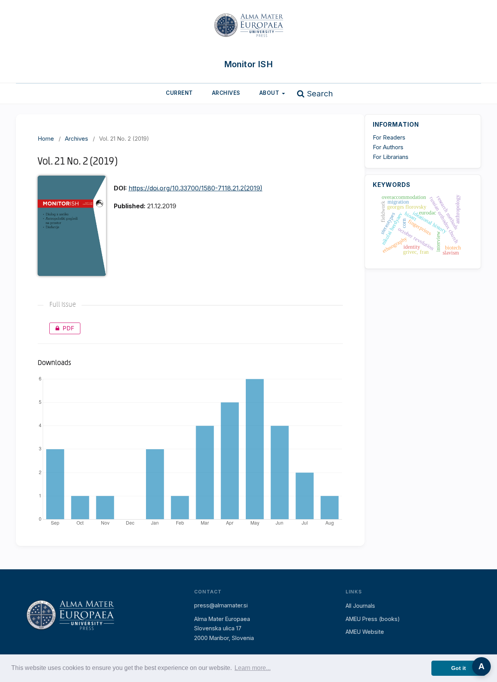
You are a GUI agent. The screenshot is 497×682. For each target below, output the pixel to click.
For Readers (389, 137)
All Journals (360, 605)
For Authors (388, 147)
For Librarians (390, 156)
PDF (61, 328)
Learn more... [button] (253, 668)
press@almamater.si (221, 605)
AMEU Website (365, 631)
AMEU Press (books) (373, 619)
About (270, 93)
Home (46, 138)
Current (179, 93)
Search (318, 93)
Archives (226, 93)
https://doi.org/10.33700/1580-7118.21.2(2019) (195, 188)
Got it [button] (458, 668)
